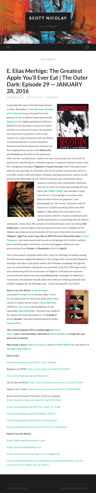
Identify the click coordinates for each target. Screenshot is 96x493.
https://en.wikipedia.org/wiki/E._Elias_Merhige (31, 362)
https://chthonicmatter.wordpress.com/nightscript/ (34, 453)
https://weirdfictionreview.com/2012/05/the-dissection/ (37, 427)
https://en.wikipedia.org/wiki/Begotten (27, 375)
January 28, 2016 (15, 97)
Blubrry (63, 333)
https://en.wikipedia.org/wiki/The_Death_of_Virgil (33, 406)
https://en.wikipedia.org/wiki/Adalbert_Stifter (31, 413)
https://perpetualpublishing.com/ (24, 447)
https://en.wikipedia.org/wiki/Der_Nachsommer (32, 420)
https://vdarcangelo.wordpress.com (26, 440)
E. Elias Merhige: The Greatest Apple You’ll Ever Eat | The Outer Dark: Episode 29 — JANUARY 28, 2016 (47, 80)
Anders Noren (76, 488)
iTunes (53, 333)
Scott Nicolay (48, 18)
